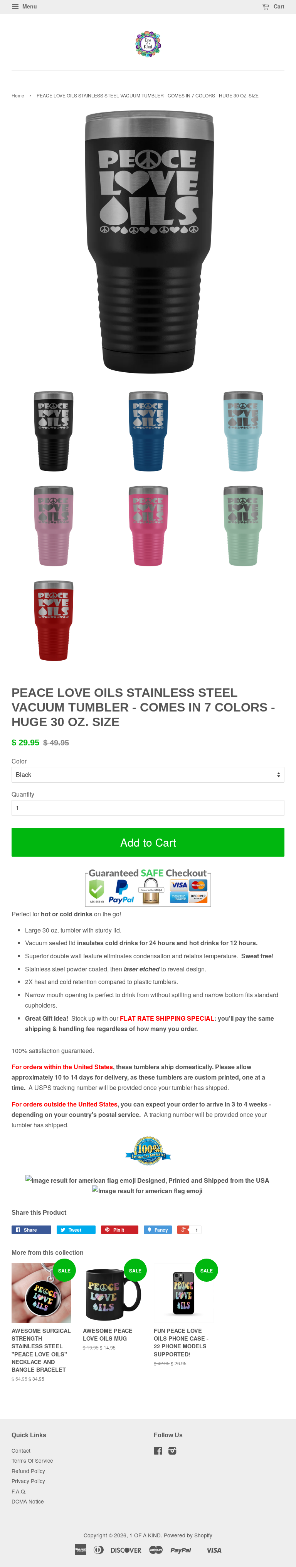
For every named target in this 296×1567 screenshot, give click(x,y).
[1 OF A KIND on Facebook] (158, 1452)
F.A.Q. (19, 1491)
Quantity (23, 794)
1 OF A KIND (145, 1535)
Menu (29, 6)
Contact (21, 1450)
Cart (278, 6)
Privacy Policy (28, 1481)
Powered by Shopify (188, 1535)
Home (18, 95)
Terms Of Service (32, 1460)
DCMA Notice (28, 1501)
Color (19, 761)
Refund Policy (28, 1471)
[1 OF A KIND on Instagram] (172, 1452)
